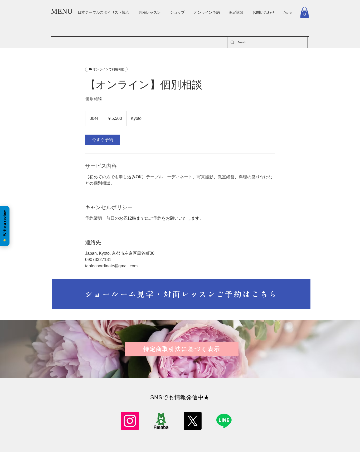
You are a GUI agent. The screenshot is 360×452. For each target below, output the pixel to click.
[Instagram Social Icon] (130, 421)
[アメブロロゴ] (161, 421)
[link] (102, 140)
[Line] (224, 421)
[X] (192, 421)
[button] (304, 12)
